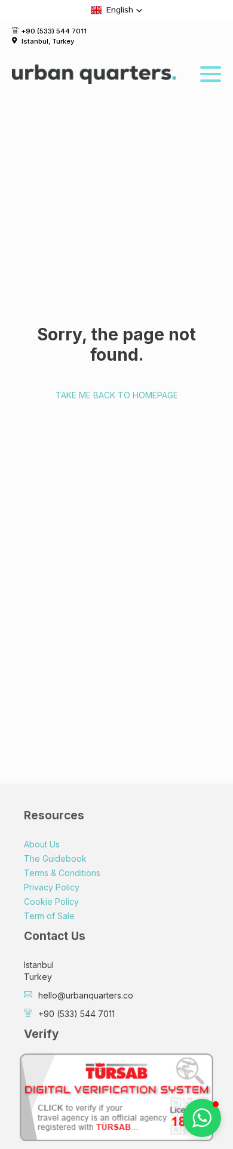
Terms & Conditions (62, 873)
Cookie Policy (51, 901)
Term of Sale (49, 916)
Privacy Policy (51, 887)
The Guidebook (55, 858)
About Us (42, 844)
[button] (117, 10)
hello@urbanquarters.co (85, 995)
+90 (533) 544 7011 (54, 31)
